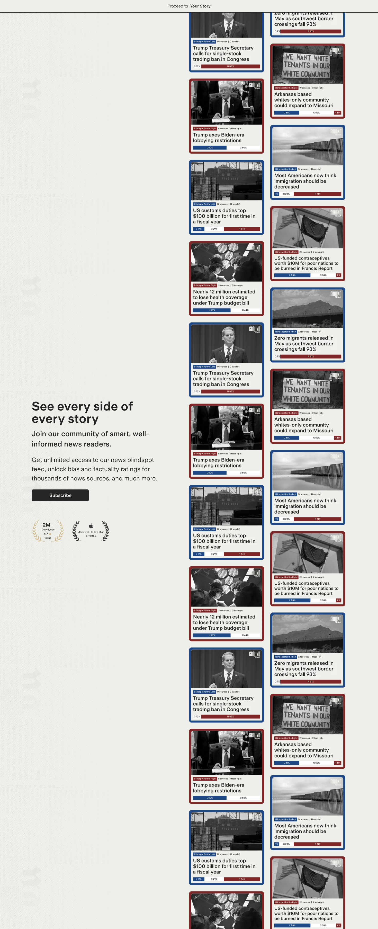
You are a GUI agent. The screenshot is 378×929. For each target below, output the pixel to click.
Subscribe (60, 495)
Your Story (200, 6)
